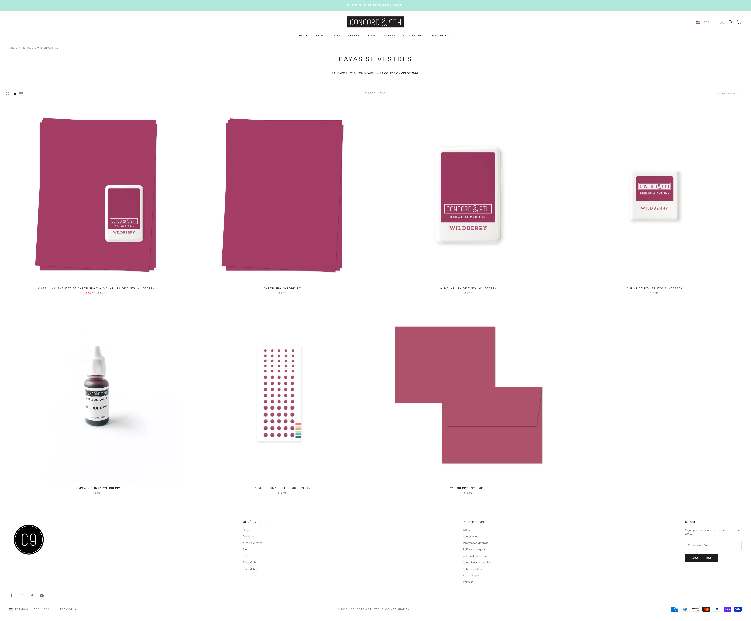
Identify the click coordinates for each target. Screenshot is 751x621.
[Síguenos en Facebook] (11, 596)
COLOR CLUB (412, 35)
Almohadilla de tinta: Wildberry (468, 288)
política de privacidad (475, 556)
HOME (303, 35)
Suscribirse (701, 558)
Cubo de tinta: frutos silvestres (654, 288)
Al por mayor (471, 575)
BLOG (372, 35)
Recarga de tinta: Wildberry (96, 488)
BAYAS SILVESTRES (46, 48)
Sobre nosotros (472, 569)
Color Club (249, 562)
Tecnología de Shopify (392, 609)
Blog (245, 549)
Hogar (246, 530)
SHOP (320, 35)
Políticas (468, 582)
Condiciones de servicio (477, 562)
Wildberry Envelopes (468, 488)
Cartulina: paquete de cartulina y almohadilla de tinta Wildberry (96, 288)
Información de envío (475, 543)
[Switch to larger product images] (7, 93)
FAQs (466, 530)
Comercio (248, 536)
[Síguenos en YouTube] (42, 596)
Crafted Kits (250, 569)
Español (66, 609)
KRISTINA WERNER (346, 35)
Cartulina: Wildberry (282, 288)
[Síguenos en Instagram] (21, 596)
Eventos (247, 556)
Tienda (26, 48)
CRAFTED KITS (441, 35)
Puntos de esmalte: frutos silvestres (282, 488)
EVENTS (389, 35)
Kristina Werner (252, 543)
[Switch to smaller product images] (14, 93)
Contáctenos (470, 536)
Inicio (13, 48)
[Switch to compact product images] (21, 93)
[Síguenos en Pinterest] (32, 596)
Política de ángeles (474, 549)
